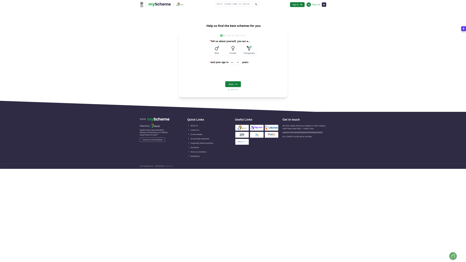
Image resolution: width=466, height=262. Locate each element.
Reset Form (234, 89)
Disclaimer (195, 147)
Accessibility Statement (200, 139)
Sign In (295, 4)
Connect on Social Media (152, 140)
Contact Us (195, 130)
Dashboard (195, 156)
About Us (194, 125)
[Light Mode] (324, 4)
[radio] (217, 50)
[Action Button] (159, 5)
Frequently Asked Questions (202, 143)
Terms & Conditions (198, 152)
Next (231, 84)
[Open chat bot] (453, 256)
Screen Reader (196, 134)
